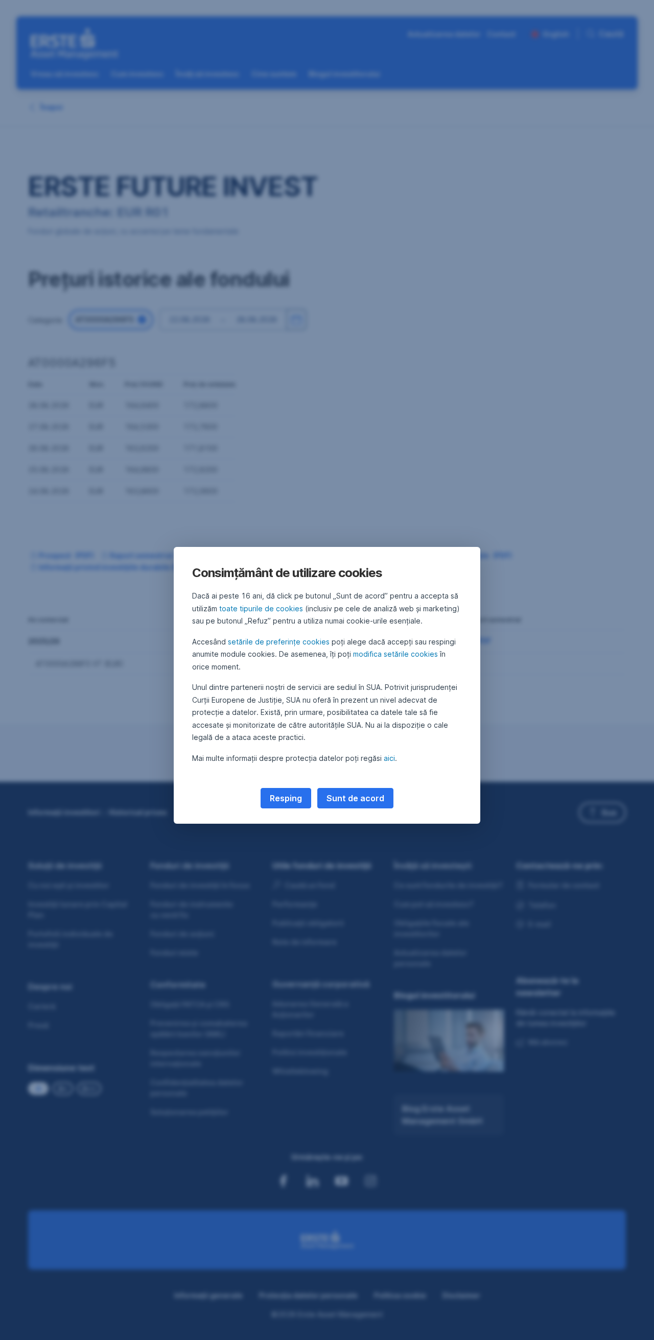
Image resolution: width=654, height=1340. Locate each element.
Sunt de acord (355, 798)
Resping (286, 798)
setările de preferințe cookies (279, 641)
